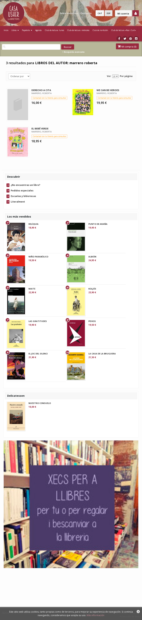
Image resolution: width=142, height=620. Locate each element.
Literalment (18, 201)
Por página (126, 76)
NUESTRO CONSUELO (39, 403)
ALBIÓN (92, 256)
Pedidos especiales (22, 190)
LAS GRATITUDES (37, 321)
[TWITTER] (125, 38)
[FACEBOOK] (119, 38)
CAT (100, 13)
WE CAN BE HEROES (108, 90)
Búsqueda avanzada (73, 52)
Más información (95, 615)
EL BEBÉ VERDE (39, 128)
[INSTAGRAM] (136, 38)
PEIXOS (92, 321)
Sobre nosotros (69, 13)
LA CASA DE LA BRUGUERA (102, 353)
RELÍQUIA (33, 224)
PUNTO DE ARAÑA (97, 224)
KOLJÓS (92, 288)
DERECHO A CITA (41, 90)
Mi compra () (128, 46)
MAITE (31, 288)
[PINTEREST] (130, 38)
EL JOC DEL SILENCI (38, 353)
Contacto (86, 13)
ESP (108, 13)
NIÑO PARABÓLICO (38, 256)
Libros (14, 30)
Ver (109, 76)
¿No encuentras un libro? (25, 185)
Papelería (26, 30)
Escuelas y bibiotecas (23, 196)
